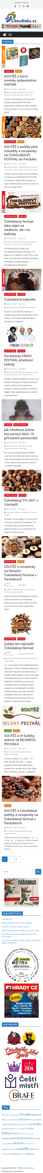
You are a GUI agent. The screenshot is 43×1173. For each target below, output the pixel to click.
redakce (23, 89)
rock (25, 1143)
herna (38, 1119)
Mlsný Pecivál (8, 754)
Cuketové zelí (7, 919)
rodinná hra (30, 1143)
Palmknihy (7, 1138)
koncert (14, 1133)
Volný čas (22, 216)
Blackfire (7, 1115)
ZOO (31, 95)
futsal (34, 1120)
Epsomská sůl (8, 448)
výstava (23, 1154)
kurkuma (16, 448)
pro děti (14, 170)
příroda (10, 1144)
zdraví (25, 448)
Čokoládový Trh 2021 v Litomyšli (21, 502)
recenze (18, 1143)
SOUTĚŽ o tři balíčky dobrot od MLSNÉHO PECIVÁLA (20, 739)
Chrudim (8, 731)
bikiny (8, 92)
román (14, 1149)
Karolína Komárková (27, 654)
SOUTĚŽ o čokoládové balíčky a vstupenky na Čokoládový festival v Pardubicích (21, 816)
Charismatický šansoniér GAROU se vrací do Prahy (20, 930)
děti (12, 1120)
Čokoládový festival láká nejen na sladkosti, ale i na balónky (18, 227)
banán (8, 446)
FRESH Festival (20, 372)
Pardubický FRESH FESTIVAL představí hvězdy (18, 360)
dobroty (24, 752)
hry (24, 92)
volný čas (5, 1154)
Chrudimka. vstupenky (13, 831)
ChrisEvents (9, 512)
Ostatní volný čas (10, 216)
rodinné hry (8, 95)
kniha (31, 1128)
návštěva (22, 307)
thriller (37, 1149)
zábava (26, 95)
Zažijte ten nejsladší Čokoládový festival (19, 646)
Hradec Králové (23, 1124)
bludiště (13, 92)
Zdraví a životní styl (20, 425)
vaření (30, 170)
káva (29, 752)
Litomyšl (34, 512)
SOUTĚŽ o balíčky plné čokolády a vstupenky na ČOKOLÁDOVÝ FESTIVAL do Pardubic (21, 152)
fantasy (16, 1120)
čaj (20, 446)
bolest (13, 446)
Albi (3, 1115)
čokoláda (19, 92)
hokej (11, 1124)
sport (31, 1149)
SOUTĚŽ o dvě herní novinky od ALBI (15, 927)
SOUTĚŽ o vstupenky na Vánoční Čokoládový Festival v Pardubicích (20, 572)
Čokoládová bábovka (19, 299)
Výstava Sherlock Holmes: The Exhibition (17, 923)
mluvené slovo (29, 1134)
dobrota (15, 307)
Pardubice (7, 170)
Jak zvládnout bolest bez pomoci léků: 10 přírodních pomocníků (20, 433)
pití (12, 375)
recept (27, 307)
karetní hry (16, 1129)
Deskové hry (9, 71)
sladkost (33, 307)
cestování (14, 1115)
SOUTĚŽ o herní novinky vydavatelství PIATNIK (20, 80)
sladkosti (15, 95)
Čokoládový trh (26, 512)
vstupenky (20, 592)
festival (34, 167)
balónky (8, 167)
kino (25, 1129)
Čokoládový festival (25, 167)
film (30, 1119)
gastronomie (30, 372)
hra (16, 1124)
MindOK (22, 1134)
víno (20, 375)
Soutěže (18, 71)
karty (27, 92)
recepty (19, 170)
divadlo (8, 1120)
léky (21, 448)
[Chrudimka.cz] (4, 34)
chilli (7, 372)
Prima (16, 375)
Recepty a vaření (10, 142)
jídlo (36, 372)
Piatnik (32, 92)
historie (5, 1124)
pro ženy (4, 1143)
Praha (29, 1138)
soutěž (21, 95)
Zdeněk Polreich (27, 375)
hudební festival (7, 1129)
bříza (17, 446)
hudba (37, 1124)
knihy (5, 1133)
